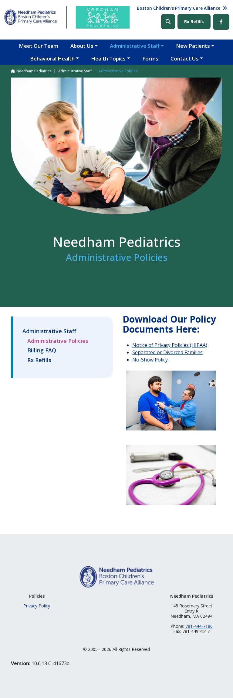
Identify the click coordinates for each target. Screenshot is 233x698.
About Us (81, 45)
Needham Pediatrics (33, 71)
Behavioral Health (52, 58)
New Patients (193, 45)
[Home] (30, 17)
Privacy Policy (36, 606)
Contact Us (185, 58)
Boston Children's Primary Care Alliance (178, 8)
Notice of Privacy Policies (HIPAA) (169, 345)
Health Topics (108, 58)
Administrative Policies (57, 341)
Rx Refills (194, 21)
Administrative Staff (135, 45)
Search (168, 21)
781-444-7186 (199, 626)
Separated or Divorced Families (167, 352)
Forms (150, 58)
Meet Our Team (38, 45)
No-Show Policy (150, 359)
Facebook (221, 22)
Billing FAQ (41, 350)
